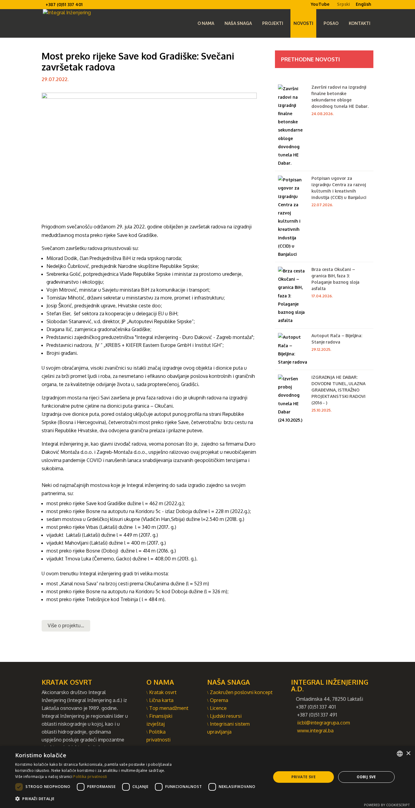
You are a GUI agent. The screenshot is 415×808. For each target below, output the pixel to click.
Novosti (303, 23)
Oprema (219, 700)
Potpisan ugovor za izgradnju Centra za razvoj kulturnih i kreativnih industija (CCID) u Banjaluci (338, 188)
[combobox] (400, 754)
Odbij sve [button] (366, 776)
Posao (331, 23)
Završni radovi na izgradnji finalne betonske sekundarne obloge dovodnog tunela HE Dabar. (340, 96)
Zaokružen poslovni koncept (241, 692)
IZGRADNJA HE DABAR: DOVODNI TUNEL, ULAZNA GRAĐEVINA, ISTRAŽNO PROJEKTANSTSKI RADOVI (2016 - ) (338, 390)
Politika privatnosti (90, 776)
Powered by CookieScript (387, 805)
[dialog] (207, 777)
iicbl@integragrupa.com (323, 722)
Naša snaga (238, 23)
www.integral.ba (315, 730)
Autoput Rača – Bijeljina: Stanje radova (336, 338)
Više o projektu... (66, 625)
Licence (218, 708)
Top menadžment (168, 708)
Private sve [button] (303, 776)
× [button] (408, 753)
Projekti (272, 23)
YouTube (320, 4)
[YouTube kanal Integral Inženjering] (308, 9)
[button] (137, 798)
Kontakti (359, 23)
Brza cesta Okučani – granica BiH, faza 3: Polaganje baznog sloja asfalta (335, 279)
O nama (205, 23)
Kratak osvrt (163, 692)
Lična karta (161, 700)
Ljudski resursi (226, 716)
